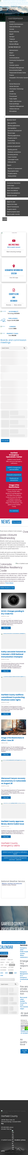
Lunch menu (10, 185)
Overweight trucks (13, 159)
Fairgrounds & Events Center (17, 72)
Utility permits (12, 162)
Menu (4, 9)
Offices (8, 13)
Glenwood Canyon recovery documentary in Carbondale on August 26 (13, 781)
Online (7, 198)
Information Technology (16, 89)
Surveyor (11, 36)
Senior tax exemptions (13, 193)
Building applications (14, 125)
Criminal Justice (14, 65)
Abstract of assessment (15, 168)
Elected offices (15, 18)
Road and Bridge (14, 104)
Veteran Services (14, 109)
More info (6, 628)
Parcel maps (11, 133)
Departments (14, 47)
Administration (13, 50)
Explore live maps (12, 204)
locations (18, 1140)
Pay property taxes (13, 171)
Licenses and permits (13, 146)
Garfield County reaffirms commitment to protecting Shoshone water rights (13, 697)
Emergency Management (16, 67)
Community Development (16, 60)
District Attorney (14, 31)
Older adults (10, 180)
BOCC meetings (13, 244)
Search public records (13, 214)
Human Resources (14, 84)
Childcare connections (14, 152)
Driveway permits (13, 154)
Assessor (12, 21)
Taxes (8, 165)
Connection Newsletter (13, 183)
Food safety (11, 140)
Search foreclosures (13, 207)
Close (4, 219)
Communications (14, 58)
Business (8, 117)
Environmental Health (15, 70)
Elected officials (14, 44)
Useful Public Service (14, 143)
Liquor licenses (12, 157)
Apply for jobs (11, 202)
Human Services (14, 86)
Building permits (12, 149)
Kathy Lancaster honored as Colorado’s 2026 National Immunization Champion (13, 654)
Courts (11, 63)
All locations (13, 111)
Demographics (12, 128)
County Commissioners (16, 24)
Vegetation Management (16, 106)
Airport (11, 53)
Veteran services (12, 195)
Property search (12, 138)
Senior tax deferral (12, 190)
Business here (11, 120)
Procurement (13, 96)
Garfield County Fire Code (23, 1003)
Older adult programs (13, 188)
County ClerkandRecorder (14, 297)
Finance (11, 75)
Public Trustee (13, 41)
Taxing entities (12, 176)
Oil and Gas (12, 94)
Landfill (11, 91)
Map (2, 1123)
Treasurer (12, 39)
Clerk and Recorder (14, 26)
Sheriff (11, 34)
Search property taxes (13, 212)
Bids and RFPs (12, 123)
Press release (9, 583)
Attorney (11, 55)
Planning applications (14, 135)
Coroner (11, 29)
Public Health (13, 99)
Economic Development (15, 130)
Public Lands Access (15, 101)
